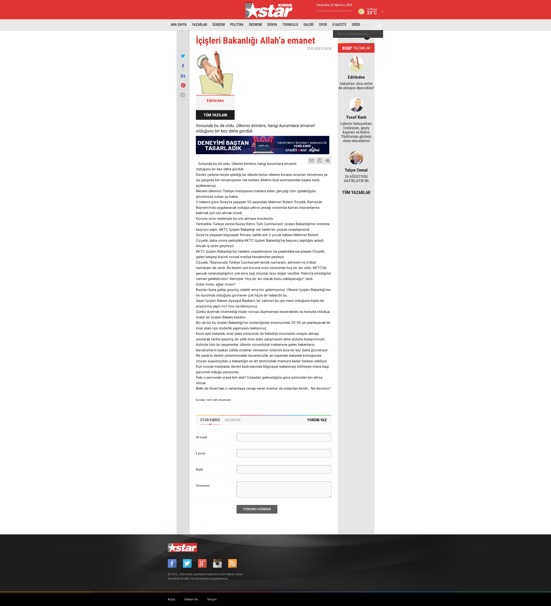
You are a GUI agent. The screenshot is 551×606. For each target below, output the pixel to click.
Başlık (199, 469)
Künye (171, 599)
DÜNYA (272, 25)
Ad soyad (201, 437)
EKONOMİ (255, 25)
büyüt (327, 160)
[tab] (210, 420)
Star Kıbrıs (271, 10)
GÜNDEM (218, 25)
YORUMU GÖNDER (257, 509)
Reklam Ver (191, 599)
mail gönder (312, 160)
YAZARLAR (199, 25)
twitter (315, 56)
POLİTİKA (236, 25)
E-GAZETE (339, 25)
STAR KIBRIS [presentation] (210, 419)
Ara (377, 24)
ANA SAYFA (179, 25)
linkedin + (326, 56)
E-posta (200, 453)
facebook (304, 56)
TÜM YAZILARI (215, 114)
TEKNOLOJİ (290, 25)
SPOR (323, 25)
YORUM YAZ (317, 419)
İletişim (212, 599)
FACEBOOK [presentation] (232, 420)
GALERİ (308, 25)
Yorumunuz (203, 485)
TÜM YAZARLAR (356, 192)
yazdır (319, 160)
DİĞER (356, 25)
